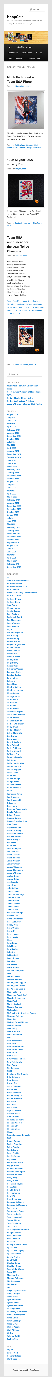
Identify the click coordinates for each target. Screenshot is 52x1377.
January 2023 (13, 503)
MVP (9, 1037)
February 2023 (13, 499)
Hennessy (11, 842)
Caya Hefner (12, 678)
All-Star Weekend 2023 (17, 586)
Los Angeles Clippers (16, 982)
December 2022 (14, 506)
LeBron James (13, 976)
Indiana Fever (13, 851)
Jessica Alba (12, 882)
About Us (19, 58)
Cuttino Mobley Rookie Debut (20, 397)
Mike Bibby (12, 1028)
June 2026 (11, 420)
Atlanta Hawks (13, 608)
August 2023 (12, 481)
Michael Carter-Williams (17, 1022)
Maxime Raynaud (14, 1007)
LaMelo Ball (12, 955)
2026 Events (27, 52)
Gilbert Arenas (13, 815)
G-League (11, 802)
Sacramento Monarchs (17, 1205)
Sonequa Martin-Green (17, 1244)
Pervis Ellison (13, 1113)
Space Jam (12, 1247)
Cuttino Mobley (14, 729)
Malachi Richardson (16, 997)
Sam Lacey (12, 1208)
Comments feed (14, 1355)
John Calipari (13, 888)
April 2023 (11, 493)
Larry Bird (32, 223)
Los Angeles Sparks (16, 988)
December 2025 (14, 435)
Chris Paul (11, 705)
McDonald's (12, 1010)
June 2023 (11, 487)
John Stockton (13, 891)
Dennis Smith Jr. (14, 766)
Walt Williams (13, 1330)
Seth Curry (12, 1226)
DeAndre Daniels (14, 757)
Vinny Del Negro (14, 1320)
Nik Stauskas (13, 1068)
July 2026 (11, 417)
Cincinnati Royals (15, 711)
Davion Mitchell (14, 751)
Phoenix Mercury (14, 1122)
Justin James (13, 906)
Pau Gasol (11, 1101)
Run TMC (11, 1195)
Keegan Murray (14, 921)
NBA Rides (12, 1055)
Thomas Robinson (15, 1278)
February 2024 (13, 469)
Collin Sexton (13, 717)
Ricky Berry (12, 1177)
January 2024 (13, 472)
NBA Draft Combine (15, 1046)
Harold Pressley (14, 830)
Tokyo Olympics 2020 (16, 1290)
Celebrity (11, 681)
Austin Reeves (13, 611)
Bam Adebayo (13, 614)
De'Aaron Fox (13, 754)
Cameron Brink (14, 672)
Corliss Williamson (15, 723)
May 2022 (11, 524)
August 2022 (12, 515)
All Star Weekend (14, 583)
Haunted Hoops (14, 836)
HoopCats (15, 16)
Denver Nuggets (14, 769)
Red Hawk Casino (15, 1162)
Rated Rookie (13, 1153)
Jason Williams (14, 873)
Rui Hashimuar (13, 1192)
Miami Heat (12, 1019)
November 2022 (14, 509)
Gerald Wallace (14, 812)
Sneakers (11, 1241)
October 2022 (13, 512)
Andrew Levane (14, 595)
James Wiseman (14, 867)
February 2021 (13, 563)
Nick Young (12, 1065)
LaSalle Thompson (15, 970)
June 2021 (11, 551)
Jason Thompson (15, 870)
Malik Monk (12, 1000)
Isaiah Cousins (13, 854)
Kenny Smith (13, 927)
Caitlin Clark (12, 665)
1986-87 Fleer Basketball (18, 580)
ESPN (9, 790)
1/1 (8, 577)
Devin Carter (12, 772)
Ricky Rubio (12, 1180)
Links (10, 58)
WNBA (10, 1333)
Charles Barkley (14, 687)
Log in (10, 1349)
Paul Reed (11, 1104)
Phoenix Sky (12, 1125)
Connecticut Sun (14, 720)
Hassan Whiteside (15, 833)
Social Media (13, 52)
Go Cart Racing (14, 818)
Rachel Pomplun (14, 1144)
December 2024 (14, 454)
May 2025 (11, 445)
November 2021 (14, 536)
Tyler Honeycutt (14, 1299)
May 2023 (11, 490)
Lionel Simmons (14, 979)
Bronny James (13, 656)
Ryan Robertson (14, 1198)
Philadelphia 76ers (15, 1119)
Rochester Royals (15, 1183)
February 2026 (13, 429)
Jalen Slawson (13, 863)
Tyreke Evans (13, 1302)
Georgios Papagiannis (17, 809)
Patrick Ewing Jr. (14, 1095)
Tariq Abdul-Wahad (15, 1269)
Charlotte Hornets (15, 690)
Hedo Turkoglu (13, 839)
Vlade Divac (12, 1323)
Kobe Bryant (12, 943)
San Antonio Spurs (15, 1211)
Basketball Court (14, 617)
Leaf (9, 973)
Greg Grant (12, 824)
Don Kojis (11, 775)
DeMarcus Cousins (15, 763)
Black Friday (12, 635)
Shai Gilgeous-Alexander (18, 1229)
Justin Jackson (14, 903)
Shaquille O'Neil (14, 1232)
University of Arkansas (17, 1311)
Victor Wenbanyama (16, 1314)
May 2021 (11, 554)
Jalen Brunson (13, 860)
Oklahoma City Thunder (17, 1074)
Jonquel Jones (13, 897)
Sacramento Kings (24, 147)
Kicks (9, 940)
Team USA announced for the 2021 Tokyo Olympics (18, 244)
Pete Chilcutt (12, 1116)
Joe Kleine (11, 885)
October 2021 (13, 539)
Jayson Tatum (13, 879)
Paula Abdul (12, 1107)
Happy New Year (14, 827)
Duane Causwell (14, 784)
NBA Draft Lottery (15, 1049)
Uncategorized (13, 1308)
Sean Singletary (14, 1223)
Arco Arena (12, 604)
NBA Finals (12, 1052)
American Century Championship (22, 592)
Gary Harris (12, 806)
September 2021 (14, 542)
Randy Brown (13, 1150)
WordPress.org (14, 1358)
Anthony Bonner (14, 598)
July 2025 (11, 442)
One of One (12, 1083)
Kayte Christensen (15, 918)
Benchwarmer (13, 626)
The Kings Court (34, 58)
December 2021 (14, 533)
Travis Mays (12, 1296)
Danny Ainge (12, 738)
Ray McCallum (13, 1156)
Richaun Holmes (14, 1174)
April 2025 (11, 448)
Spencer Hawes (14, 1253)
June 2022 (11, 521)
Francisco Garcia (14, 793)
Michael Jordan (14, 1025)
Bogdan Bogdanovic (16, 644)
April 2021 (11, 557)
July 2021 (11, 548)
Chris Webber (13, 708)
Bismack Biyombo (15, 632)
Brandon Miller (13, 650)
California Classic (15, 668)
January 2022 (13, 530)
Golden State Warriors (24, 145)
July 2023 (11, 484)
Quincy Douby (13, 1141)
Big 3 (9, 629)
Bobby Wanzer (13, 641)
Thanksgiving (13, 1275)
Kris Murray (12, 946)
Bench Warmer (13, 623)
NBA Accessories (14, 1040)
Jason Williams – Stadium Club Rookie (24, 403)
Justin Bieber (13, 900)
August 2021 (12, 545)
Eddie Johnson (14, 787)
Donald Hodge (13, 778)
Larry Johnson (13, 967)
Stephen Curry (13, 1262)
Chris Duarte (12, 699)
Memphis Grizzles (15, 1016)
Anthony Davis (13, 601)
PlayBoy (10, 1131)
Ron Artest (11, 1186)
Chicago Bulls (13, 696)
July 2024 (11, 460)
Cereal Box (12, 684)
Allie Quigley (13, 589)
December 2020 (14, 566)
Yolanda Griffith (14, 1336)
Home (10, 47)
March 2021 (12, 560)
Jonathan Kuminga (15, 894)
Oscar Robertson (14, 1086)
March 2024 (12, 466)
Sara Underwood (14, 1217)
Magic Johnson (14, 991)
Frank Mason (13, 796)
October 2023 (13, 478)
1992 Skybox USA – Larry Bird (20, 161)
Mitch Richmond (21, 364)
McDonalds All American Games (21, 1013)
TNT (9, 1287)
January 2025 (13, 451)
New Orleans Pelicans (17, 1058)
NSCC (9, 1071)
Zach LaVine (12, 1339)
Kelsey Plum (12, 924)
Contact (39, 52)
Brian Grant (12, 653)
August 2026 (12, 414)
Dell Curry (11, 760)
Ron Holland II (13, 1189)
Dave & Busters (14, 741)
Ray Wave (11, 1159)
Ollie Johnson (13, 1077)
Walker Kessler (13, 1326)
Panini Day (12, 1089)
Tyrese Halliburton (15, 1305)
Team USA (36, 147)
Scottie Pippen (13, 1220)
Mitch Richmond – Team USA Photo (20, 79)
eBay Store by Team (24, 47)
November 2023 (14, 475)
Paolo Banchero (14, 1092)
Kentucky (11, 930)
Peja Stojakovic (14, 1110)
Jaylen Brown (13, 876)
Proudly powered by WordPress (26, 1370)
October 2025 (13, 439)
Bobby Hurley (13, 638)
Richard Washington (16, 1171)
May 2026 (11, 423)
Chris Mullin (12, 702)
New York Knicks (14, 1061)
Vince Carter (12, 1317)
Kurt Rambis (12, 949)
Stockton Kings (14, 1266)
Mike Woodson (13, 1031)
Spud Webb (12, 1259)
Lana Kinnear (13, 958)
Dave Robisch (13, 745)
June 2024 (11, 463)
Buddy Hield (12, 659)
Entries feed (12, 1352)
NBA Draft (11, 1043)
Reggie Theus (13, 1165)
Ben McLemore (14, 620)
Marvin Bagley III (14, 1004)
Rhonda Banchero (15, 1168)
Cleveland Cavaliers (16, 714)
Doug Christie (13, 781)
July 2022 (11, 518)
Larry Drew (12, 964)
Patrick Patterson (14, 1098)
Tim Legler (12, 1284)
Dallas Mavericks (14, 732)
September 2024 (14, 457)
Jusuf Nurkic (12, 909)
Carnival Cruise (14, 675)
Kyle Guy (11, 952)
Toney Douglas (13, 1293)
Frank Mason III (14, 799)
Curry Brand (12, 726)
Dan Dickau (12, 735)
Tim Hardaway (13, 1281)
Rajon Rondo (13, 1147)
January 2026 (13, 432)
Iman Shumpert (14, 848)
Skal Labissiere (14, 1235)
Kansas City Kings (15, 912)
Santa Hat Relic (14, 1214)
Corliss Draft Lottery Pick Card (20, 400)
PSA (9, 1138)
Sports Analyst (13, 1256)
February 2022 (13, 527)
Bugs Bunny (12, 662)
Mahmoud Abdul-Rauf (17, 994)
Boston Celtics (21, 223)
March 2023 (12, 496)
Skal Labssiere (13, 1238)
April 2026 (11, 426)
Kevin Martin (12, 936)
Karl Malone (12, 915)
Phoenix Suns (13, 1128)
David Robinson (14, 748)
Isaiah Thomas (13, 857)
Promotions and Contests (18, 1135)
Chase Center (13, 693)
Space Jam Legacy (15, 1250)
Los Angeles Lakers (16, 985)
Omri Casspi (12, 1080)
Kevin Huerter (13, 933)
